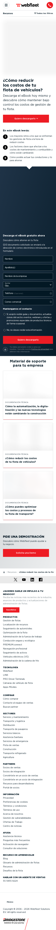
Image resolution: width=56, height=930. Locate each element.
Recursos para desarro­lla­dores (18, 783)
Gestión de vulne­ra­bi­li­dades (17, 818)
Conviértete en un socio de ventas (20, 775)
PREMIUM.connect (12, 644)
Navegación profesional (15, 648)
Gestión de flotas (12, 620)
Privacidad (8, 798)
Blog (5, 858)
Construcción (9, 749)
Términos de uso (11, 810)
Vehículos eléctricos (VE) (16, 657)
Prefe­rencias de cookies (15, 802)
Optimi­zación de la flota (15, 632)
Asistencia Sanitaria (13, 737)
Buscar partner (10, 707)
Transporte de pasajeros (15, 729)
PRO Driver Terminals (14, 679)
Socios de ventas (11, 767)
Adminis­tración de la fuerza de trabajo (22, 636)
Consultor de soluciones (15, 848)
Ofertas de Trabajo (12, 822)
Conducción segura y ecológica (19, 640)
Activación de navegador (16, 844)
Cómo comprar (10, 699)
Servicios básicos (11, 733)
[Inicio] (4, 572)
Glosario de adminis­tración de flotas (21, 862)
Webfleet (8, 671)
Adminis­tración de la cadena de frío (21, 661)
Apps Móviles (10, 687)
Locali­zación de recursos (15, 624)
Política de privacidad (40, 349)
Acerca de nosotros (13, 814)
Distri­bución (9, 725)
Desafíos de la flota (13, 870)
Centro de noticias (12, 826)
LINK (5, 675)
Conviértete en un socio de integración (23, 779)
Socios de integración (14, 771)
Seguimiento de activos (15, 652)
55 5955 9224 (10, 881)
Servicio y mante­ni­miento (16, 717)
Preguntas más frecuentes (16, 840)
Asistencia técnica (12, 836)
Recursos (12, 572)
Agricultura (8, 757)
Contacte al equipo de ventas (18, 703)
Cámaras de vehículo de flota (18, 683)
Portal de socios (11, 787)
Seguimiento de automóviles (17, 628)
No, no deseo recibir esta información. (24, 330)
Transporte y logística (14, 721)
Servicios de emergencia (15, 741)
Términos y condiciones (15, 806)
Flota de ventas (11, 745)
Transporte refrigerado (14, 753)
